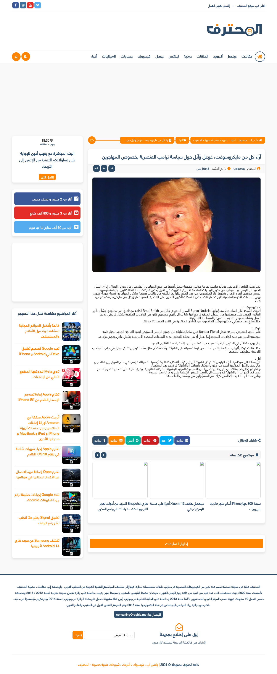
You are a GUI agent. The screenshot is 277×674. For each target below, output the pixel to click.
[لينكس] (52, 5)
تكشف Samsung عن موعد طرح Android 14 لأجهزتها (37, 542)
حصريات (127, 56)
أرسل (131, 440)
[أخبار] (89, 5)
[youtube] (30, 5)
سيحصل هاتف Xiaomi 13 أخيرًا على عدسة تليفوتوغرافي (177, 505)
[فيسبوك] (67, 5)
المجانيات (109, 56)
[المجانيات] (82, 5)
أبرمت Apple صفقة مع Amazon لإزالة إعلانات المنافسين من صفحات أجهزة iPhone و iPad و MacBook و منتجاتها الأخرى (38, 427)
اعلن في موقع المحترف (251, 5)
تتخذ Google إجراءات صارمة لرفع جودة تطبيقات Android (37, 496)
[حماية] (45, 5)
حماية (188, 56)
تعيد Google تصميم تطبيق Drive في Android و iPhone (39, 350)
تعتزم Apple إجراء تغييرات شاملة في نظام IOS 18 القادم (37, 451)
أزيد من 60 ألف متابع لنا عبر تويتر (50, 227)
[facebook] (15, 5)
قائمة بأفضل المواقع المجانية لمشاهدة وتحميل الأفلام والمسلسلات (39, 330)
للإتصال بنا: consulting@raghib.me (138, 614)
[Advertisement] (138, 96)
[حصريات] (74, 5)
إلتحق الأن (47, 177)
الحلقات (202, 56)
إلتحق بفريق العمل (219, 5)
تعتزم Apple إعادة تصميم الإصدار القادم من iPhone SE (38, 396)
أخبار (94, 56)
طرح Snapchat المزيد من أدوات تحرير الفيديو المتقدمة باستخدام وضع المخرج (123, 505)
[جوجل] (59, 5)
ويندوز (232, 56)
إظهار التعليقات (176, 543)
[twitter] (37, 5)
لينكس (174, 56)
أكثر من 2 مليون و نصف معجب (52, 199)
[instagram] (23, 5)
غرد (164, 440)
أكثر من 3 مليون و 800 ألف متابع (51, 213)
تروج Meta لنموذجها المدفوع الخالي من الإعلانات (39, 373)
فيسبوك (144, 56)
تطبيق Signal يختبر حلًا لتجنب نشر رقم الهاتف (39, 519)
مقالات (247, 56)
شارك (180, 440)
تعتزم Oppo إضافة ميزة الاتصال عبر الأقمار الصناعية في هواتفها (37, 473)
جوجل (160, 56)
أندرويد (218, 56)
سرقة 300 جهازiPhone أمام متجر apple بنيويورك (235, 505)
